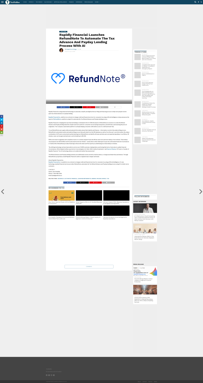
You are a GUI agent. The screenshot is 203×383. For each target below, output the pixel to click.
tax (108, 178)
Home (25, 2)
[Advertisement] (101, 16)
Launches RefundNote (84, 178)
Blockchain (48, 2)
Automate (68, 178)
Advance (60, 178)
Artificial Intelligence (60, 2)
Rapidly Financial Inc (54, 117)
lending (93, 178)
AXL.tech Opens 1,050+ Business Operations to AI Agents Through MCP (116, 202)
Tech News (39, 2)
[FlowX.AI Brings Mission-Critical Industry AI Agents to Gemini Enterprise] (89, 213)
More (96, 2)
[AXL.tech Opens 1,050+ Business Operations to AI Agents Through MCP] (116, 198)
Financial (74, 178)
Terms (155, 381)
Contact (145, 381)
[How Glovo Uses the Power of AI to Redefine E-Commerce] (62, 198)
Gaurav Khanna (111, 149)
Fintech (31, 2)
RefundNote (57, 119)
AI (63, 178)
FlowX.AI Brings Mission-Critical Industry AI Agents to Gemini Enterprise (88, 218)
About (139, 381)
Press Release (88, 2)
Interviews (79, 2)
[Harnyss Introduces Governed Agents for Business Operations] (116, 213)
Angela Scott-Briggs (71, 49)
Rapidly (104, 178)
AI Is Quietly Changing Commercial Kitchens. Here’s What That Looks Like (61, 218)
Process (99, 178)
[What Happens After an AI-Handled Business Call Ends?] (89, 198)
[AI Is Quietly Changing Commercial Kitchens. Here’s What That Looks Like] (62, 213)
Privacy (150, 381)
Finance (71, 2)
